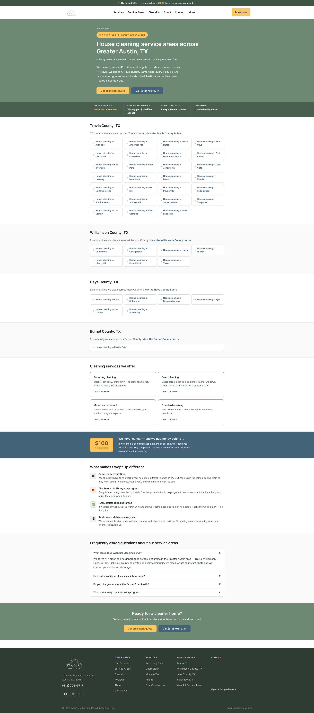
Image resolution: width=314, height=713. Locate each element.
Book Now (241, 12)
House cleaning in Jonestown (172, 166)
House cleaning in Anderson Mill (138, 143)
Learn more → (101, 391)
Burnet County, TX (105, 331)
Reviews (119, 679)
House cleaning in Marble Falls (111, 347)
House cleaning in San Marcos (107, 311)
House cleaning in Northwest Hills (105, 189)
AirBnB (150, 679)
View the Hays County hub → (160, 289)
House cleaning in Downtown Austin (172, 155)
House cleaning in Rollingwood (206, 189)
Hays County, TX (104, 282)
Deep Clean (152, 668)
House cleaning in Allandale (105, 143)
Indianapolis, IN (185, 679)
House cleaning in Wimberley (138, 311)
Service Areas (136, 12)
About (167, 12)
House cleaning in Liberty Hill (105, 262)
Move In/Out (153, 674)
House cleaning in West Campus (141, 212)
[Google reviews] (81, 694)
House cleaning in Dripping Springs (172, 299)
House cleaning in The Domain (107, 212)
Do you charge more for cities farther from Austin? (157, 584)
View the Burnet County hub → (160, 339)
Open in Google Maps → (223, 689)
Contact (180, 12)
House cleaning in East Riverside (107, 166)
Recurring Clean (155, 663)
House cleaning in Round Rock (138, 262)
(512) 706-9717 (72, 685)
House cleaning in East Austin (208, 155)
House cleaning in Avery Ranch (175, 143)
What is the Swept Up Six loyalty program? (157, 592)
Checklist (154, 12)
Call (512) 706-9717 (147, 90)
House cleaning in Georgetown (138, 250)
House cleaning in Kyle (208, 299)
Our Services (122, 663)
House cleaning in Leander (206, 250)
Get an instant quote (113, 90)
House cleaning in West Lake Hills (175, 212)
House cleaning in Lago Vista (209, 166)
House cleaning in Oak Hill (140, 189)
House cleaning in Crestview (138, 155)
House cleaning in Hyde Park (141, 166)
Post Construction (156, 685)
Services (118, 12)
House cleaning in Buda (107, 299)
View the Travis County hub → (164, 133)
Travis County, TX (105, 126)
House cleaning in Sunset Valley (172, 201)
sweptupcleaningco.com (239, 708)
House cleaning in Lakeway (105, 178)
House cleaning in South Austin (105, 201)
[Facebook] (65, 694)
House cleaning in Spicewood (138, 201)
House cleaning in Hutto (175, 250)
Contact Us (121, 690)
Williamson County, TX (109, 232)
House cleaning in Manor (172, 178)
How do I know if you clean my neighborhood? (157, 576)
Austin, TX (182, 663)
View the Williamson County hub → (170, 240)
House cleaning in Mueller (206, 178)
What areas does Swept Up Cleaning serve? (157, 552)
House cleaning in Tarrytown (206, 201)
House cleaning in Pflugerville (172, 189)
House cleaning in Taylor (172, 262)
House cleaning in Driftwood (138, 299)
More (192, 12)
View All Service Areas (189, 685)
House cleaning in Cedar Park (105, 250)
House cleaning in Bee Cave (208, 143)
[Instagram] (73, 694)
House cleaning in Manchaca (138, 178)
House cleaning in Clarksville (105, 155)
